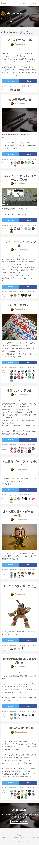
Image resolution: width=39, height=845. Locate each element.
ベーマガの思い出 (19, 305)
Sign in (34, 3)
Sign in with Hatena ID (19, 821)
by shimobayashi (21, 44)
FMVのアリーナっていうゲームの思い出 (19, 177)
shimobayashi (15, 13)
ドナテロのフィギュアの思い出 (19, 588)
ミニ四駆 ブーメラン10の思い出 (19, 463)
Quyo (3, 2)
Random (24, 3)
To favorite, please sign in (10, 86)
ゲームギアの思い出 (19, 40)
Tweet (11, 81)
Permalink (33, 86)
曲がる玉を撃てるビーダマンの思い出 (19, 513)
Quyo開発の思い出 (19, 99)
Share (28, 81)
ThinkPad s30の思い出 (19, 728)
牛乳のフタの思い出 (19, 390)
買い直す (24, 86)
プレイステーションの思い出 (19, 243)
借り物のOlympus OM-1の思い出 (19, 660)
